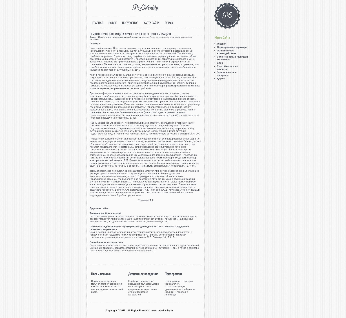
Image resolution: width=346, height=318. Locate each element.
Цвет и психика (101, 273)
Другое (93, 37)
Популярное (130, 23)
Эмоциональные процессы (226, 74)
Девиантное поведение (143, 273)
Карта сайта (151, 23)
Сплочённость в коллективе (106, 242)
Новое (112, 23)
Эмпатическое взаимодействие (226, 52)
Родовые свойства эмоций (105, 213)
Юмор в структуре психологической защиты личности (123, 37)
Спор (220, 63)
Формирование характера (232, 47)
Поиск (169, 23)
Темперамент (173, 273)
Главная (97, 23)
